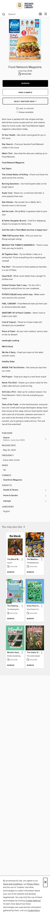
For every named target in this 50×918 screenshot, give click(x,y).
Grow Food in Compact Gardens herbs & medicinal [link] (33, 606)
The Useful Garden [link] (33, 652)
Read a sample (25, 92)
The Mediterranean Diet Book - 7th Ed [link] (33, 559)
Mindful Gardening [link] (14, 652)
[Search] (3, 14)
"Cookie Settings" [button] (33, 900)
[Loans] (40, 14)
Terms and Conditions (12, 884)
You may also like (12, 527)
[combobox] (19, 14)
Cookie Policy (34, 910)
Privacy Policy (33, 884)
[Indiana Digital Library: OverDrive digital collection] (25, 5)
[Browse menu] (45, 14)
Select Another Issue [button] (24, 101)
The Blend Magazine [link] (14, 559)
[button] (25, 83)
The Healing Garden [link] (14, 606)
